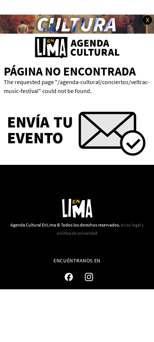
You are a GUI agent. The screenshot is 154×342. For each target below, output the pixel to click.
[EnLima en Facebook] (68, 277)
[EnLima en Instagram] (89, 277)
